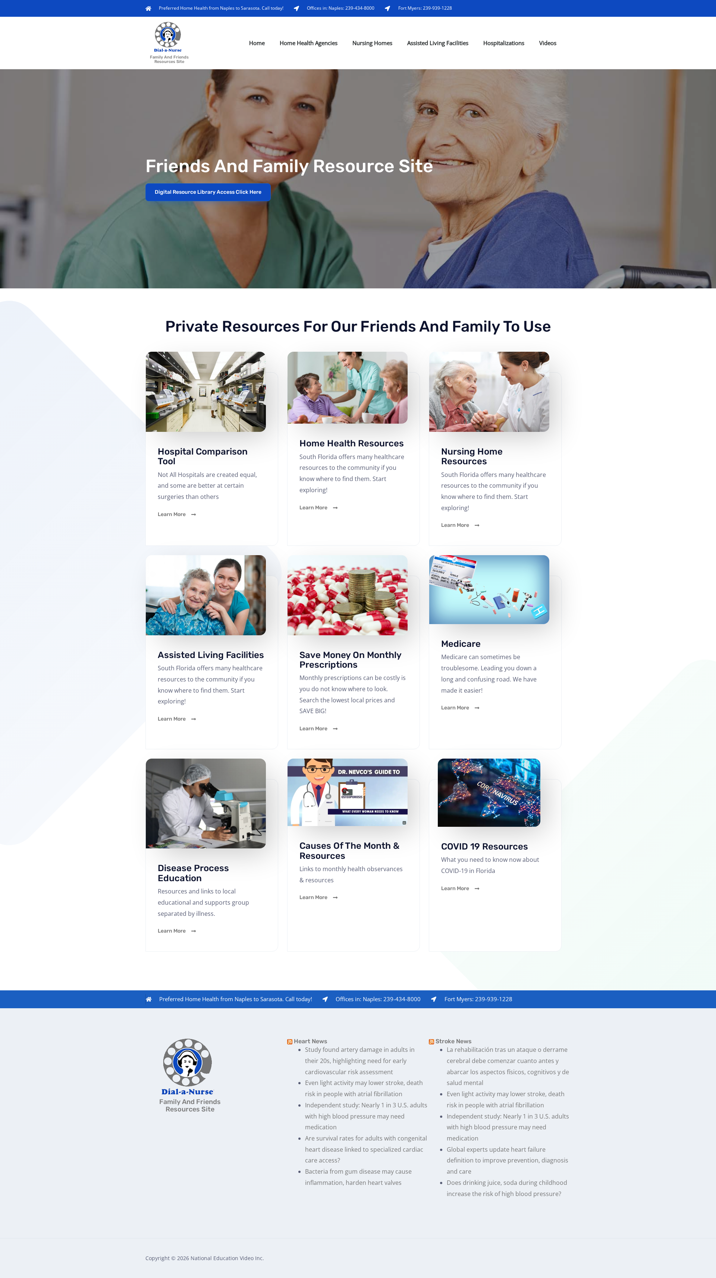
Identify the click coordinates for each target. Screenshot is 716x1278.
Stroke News (454, 1041)
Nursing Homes (372, 43)
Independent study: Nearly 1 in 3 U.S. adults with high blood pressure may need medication (366, 1116)
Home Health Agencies (308, 43)
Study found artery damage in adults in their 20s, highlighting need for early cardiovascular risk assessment (360, 1061)
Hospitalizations (503, 43)
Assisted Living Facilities (437, 43)
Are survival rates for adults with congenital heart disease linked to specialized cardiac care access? (366, 1149)
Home (257, 43)
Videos (547, 43)
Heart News (310, 1041)
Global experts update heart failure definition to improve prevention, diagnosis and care (507, 1160)
